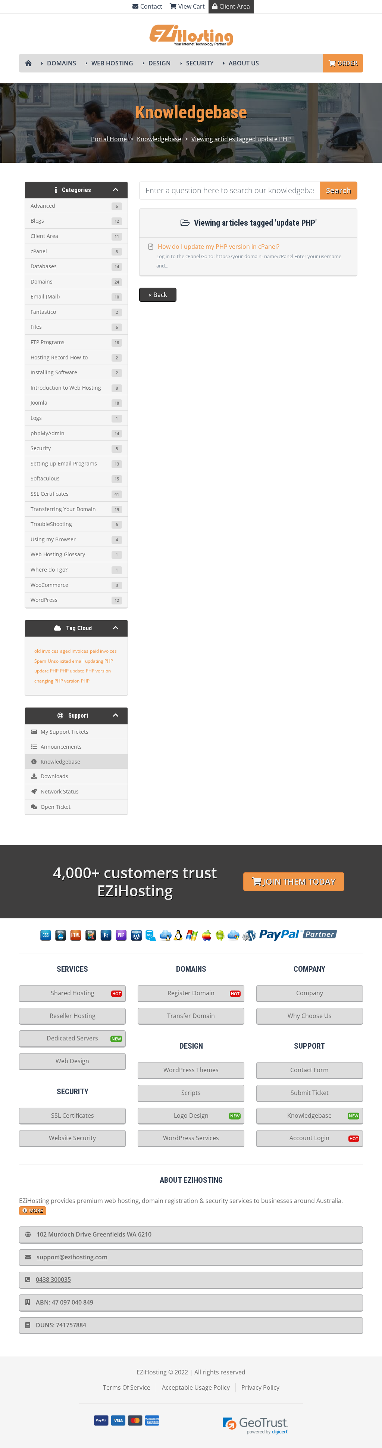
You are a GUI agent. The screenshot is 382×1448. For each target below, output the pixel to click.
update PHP (46, 671)
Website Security (72, 1138)
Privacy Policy (260, 1387)
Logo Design (191, 1115)
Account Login (309, 1138)
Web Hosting (112, 63)
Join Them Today (299, 881)
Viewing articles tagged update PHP (241, 139)
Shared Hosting (72, 993)
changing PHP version (56, 681)
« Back (157, 295)
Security (199, 63)
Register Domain (191, 993)
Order (347, 63)
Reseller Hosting (73, 1016)
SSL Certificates (72, 1115)
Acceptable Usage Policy (196, 1387)
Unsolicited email (66, 661)
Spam (40, 661)
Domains (61, 63)
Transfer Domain (191, 1016)
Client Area (234, 6)
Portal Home (109, 139)
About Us (244, 63)
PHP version (98, 671)
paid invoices (103, 651)
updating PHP (99, 661)
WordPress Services (191, 1138)
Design (159, 63)
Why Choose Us (310, 1016)
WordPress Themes (191, 1070)
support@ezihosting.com (72, 1257)
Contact (151, 6)
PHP (85, 681)
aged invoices (74, 651)
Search (338, 190)
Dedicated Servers (72, 1038)
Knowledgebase (159, 139)
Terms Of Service (126, 1387)
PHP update (72, 671)
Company (309, 993)
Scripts (191, 1093)
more (36, 1210)
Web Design (72, 1061)
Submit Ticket (310, 1093)
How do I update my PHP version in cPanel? (248, 255)
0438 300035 (53, 1279)
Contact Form (309, 1070)
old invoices (46, 651)
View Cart (191, 6)
